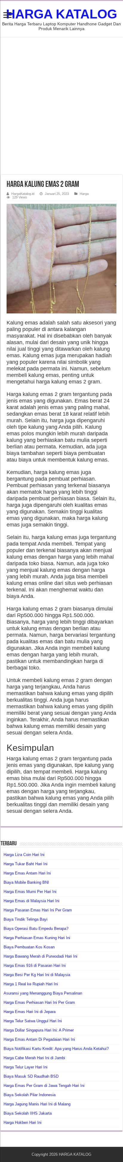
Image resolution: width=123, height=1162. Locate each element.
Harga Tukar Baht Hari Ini (25, 864)
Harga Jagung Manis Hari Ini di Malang (37, 1104)
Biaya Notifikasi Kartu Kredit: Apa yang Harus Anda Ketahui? (56, 1048)
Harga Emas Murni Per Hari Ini (30, 891)
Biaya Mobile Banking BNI (26, 882)
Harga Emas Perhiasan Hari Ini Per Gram (39, 1002)
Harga (84, 193)
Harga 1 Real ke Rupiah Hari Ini (31, 984)
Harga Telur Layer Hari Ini (25, 1067)
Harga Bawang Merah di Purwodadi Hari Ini (40, 956)
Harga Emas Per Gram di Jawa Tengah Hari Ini (44, 1085)
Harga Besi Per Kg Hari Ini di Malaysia (37, 975)
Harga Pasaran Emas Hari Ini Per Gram (38, 910)
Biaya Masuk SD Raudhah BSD (31, 1076)
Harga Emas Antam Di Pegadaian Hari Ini (39, 1039)
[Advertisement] (61, 105)
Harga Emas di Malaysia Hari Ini (31, 901)
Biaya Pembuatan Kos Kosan (29, 947)
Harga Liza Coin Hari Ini (24, 854)
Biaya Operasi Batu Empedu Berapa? (36, 928)
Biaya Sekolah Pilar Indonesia (30, 1095)
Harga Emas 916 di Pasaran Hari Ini (35, 965)
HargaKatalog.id (22, 193)
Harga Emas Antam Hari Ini (27, 873)
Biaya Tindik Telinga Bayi (25, 919)
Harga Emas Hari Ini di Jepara (30, 1011)
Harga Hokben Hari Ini (22, 1122)
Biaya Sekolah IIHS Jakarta (28, 1113)
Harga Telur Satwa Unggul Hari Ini (33, 1021)
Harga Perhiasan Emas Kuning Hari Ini (37, 938)
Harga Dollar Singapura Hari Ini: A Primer (39, 1030)
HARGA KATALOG (61, 14)
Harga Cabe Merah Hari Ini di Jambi (34, 1058)
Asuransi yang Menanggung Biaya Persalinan (43, 993)
